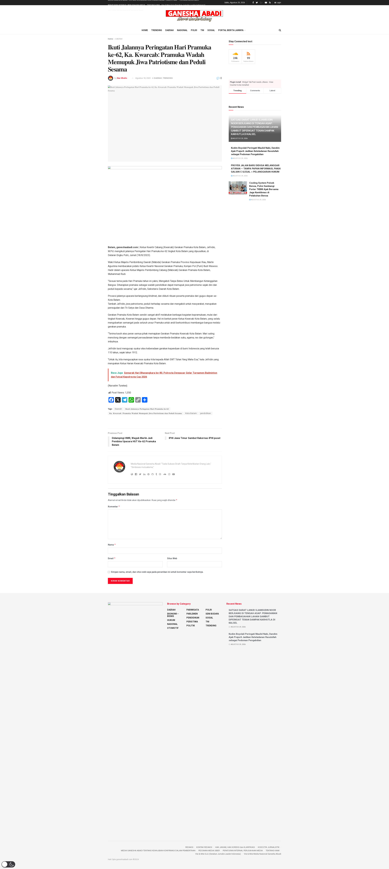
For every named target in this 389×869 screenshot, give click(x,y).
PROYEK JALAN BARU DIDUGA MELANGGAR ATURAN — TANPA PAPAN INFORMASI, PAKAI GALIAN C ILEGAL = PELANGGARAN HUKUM (256, 168)
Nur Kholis (122, 78)
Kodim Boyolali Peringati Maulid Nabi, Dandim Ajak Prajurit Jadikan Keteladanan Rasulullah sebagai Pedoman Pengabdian (255, 151)
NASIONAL (182, 30)
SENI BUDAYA (212, 614)
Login (278, 3)
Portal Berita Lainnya (230, 30)
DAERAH (169, 30)
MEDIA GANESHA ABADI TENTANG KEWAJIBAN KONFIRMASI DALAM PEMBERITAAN (158, 850)
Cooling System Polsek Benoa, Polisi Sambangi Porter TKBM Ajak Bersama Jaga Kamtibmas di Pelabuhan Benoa (263, 189)
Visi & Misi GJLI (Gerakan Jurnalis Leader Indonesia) (183, 5)
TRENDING (156, 30)
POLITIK (190, 625)
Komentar (114, 506)
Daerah (118, 409)
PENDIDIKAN (192, 617)
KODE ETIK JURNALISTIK (268, 847)
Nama (112, 544)
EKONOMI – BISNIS (173, 615)
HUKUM (171, 620)
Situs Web (172, 558)
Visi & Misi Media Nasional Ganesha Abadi (125, 10)
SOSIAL (211, 30)
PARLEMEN (192, 614)
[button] (8, 864)
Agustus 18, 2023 (143, 78)
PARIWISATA (192, 610)
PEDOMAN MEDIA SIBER (209, 850)
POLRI (194, 30)
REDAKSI (189, 847)
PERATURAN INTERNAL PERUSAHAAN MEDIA (126, 5)
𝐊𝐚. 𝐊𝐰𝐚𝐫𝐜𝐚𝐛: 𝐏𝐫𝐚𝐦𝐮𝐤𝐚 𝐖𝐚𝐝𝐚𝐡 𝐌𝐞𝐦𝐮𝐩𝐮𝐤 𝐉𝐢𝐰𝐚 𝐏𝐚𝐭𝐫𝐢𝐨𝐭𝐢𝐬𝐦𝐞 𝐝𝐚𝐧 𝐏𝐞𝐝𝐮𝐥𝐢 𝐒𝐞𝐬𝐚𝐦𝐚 (145, 413)
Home (145, 30)
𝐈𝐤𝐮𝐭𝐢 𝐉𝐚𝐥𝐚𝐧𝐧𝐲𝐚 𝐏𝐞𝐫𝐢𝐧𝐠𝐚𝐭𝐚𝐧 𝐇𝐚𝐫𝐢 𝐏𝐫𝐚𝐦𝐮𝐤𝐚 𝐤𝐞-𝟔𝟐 (147, 409)
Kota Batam (191, 413)
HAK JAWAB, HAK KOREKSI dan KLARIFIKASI (235, 847)
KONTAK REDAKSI (204, 847)
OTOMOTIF (173, 628)
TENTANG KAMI (153, 5)
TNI (202, 30)
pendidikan (205, 413)
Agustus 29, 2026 (240, 138)
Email (111, 558)
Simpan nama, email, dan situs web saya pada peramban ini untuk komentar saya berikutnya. (157, 572)
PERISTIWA (192, 621)
